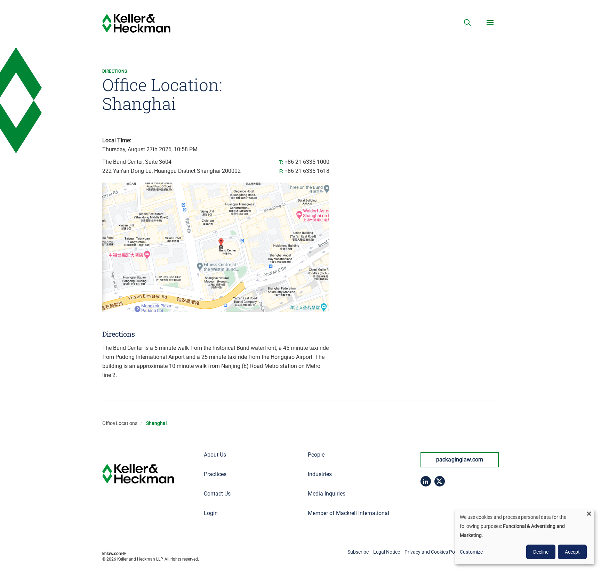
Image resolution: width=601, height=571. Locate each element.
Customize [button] (471, 552)
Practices (215, 474)
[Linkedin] (425, 481)
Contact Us (217, 493)
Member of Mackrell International (348, 513)
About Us (215, 454)
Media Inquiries (326, 493)
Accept (572, 552)
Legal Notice (386, 552)
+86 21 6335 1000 (307, 162)
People (316, 454)
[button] (467, 22)
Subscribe (358, 552)
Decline (540, 552)
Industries (320, 474)
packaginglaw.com (459, 459)
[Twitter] (439, 481)
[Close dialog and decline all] (589, 513)
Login (211, 513)
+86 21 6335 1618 (307, 171)
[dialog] (524, 536)
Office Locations (119, 423)
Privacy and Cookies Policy (433, 552)
